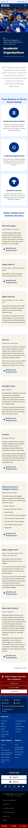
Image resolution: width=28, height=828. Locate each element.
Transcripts (18, 731)
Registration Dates (20, 726)
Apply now (15, 691)
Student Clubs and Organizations (12, 42)
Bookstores (3, 726)
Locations (20, 706)
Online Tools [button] (21, 1)
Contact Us (3, 744)
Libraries (18, 703)
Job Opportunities (19, 752)
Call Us (15, 777)
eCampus (18, 700)
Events (16, 744)
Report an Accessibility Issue (9, 800)
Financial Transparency (8, 808)
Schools (17, 757)
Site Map (5, 820)
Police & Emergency (5, 750)
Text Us (15, 782)
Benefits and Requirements (11, 249)
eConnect (6, 703)
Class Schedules (5, 731)
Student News (19, 729)
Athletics (3, 723)
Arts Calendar (4, 721)
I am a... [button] (4, 1)
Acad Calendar (9, 706)
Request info (14, 683)
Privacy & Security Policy (8, 812)
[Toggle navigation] (25, 5)
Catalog (3, 729)
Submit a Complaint (5, 757)
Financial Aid (18, 723)
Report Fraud (6, 816)
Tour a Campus (15, 687)
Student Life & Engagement (11, 40)
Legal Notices (6, 804)
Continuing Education (21, 721)
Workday (6, 700)
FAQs (2, 747)
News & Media (18, 754)
